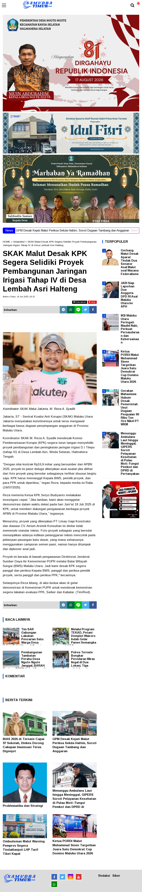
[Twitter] (85, 309)
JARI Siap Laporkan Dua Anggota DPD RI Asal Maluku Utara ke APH (129, 294)
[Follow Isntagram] (70, 877)
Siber (116, 875)
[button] (138, 2)
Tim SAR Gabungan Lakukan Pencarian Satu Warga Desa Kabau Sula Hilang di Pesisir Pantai (23, 639)
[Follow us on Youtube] (78, 877)
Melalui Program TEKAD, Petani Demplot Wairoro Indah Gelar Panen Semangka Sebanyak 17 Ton (74, 637)
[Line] (78, 309)
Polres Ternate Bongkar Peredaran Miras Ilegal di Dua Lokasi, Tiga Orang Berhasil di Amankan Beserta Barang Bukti (74, 662)
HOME (6, 241)
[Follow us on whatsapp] (54, 884)
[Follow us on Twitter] (62, 877)
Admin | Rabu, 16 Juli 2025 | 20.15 (19, 296)
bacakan (80, 302)
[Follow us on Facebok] (54, 877)
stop (93, 302)
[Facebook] (93, 309)
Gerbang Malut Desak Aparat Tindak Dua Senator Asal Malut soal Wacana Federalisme (130, 262)
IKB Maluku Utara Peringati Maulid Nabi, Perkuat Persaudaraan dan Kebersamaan (130, 329)
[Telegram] (63, 309)
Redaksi (104, 875)
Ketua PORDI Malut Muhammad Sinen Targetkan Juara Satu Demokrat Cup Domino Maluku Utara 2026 (130, 366)
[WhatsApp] (71, 309)
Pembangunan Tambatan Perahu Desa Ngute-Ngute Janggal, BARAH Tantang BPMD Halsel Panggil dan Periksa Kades (24, 662)
